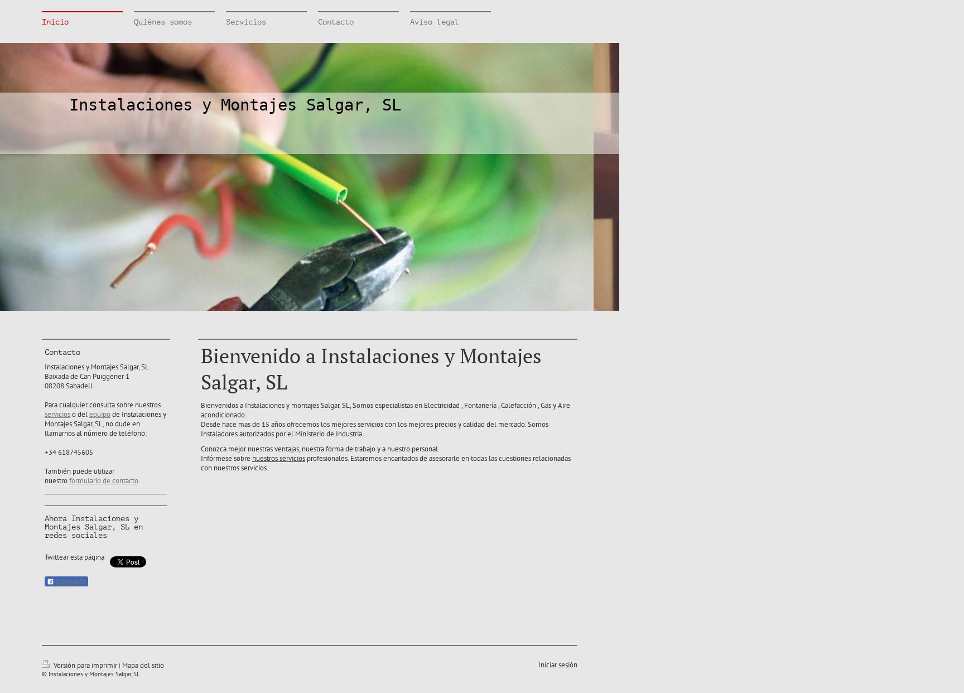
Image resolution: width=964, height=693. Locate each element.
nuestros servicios (278, 458)
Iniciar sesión (557, 665)
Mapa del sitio (143, 665)
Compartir (70, 582)
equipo (99, 414)
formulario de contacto (103, 480)
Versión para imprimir (85, 665)
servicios (57, 414)
